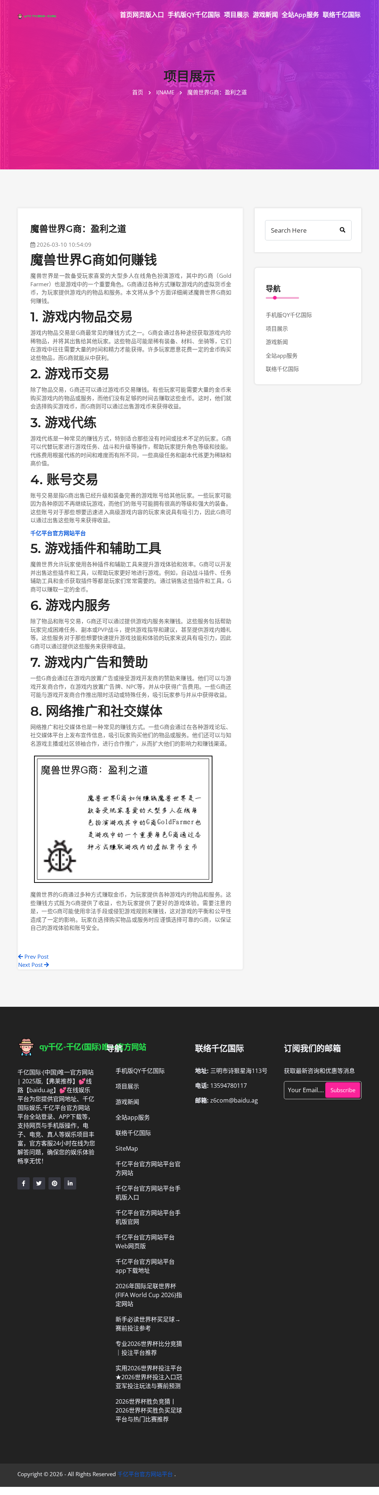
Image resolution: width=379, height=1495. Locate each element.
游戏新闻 (265, 14)
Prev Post (35, 956)
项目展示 (236, 14)
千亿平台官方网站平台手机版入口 (148, 1192)
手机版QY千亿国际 (194, 14)
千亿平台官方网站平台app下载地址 (145, 1266)
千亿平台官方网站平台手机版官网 (148, 1217)
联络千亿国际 (341, 14)
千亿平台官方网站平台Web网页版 (145, 1241)
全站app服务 (300, 14)
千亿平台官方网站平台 (145, 1474)
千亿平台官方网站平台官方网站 (148, 1168)
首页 (138, 92)
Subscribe (343, 1090)
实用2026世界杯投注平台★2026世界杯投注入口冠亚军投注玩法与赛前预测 (148, 1377)
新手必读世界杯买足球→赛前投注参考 (148, 1323)
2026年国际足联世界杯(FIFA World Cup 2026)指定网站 (148, 1295)
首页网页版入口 (142, 14)
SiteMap (126, 1148)
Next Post (31, 964)
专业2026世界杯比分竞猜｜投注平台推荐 (148, 1348)
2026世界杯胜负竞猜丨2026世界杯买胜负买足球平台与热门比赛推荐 (148, 1410)
